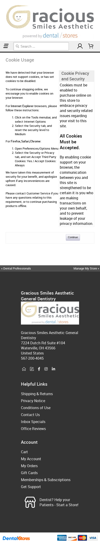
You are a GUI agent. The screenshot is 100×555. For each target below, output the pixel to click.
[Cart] (91, 46)
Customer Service (38, 193)
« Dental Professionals (16, 268)
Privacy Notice (33, 400)
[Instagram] (46, 369)
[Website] (24, 369)
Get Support (31, 486)
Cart (24, 451)
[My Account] (80, 46)
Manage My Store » (86, 268)
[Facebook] (39, 369)
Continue (73, 237)
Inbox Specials (33, 421)
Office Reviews (33, 428)
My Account (31, 458)
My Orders (29, 465)
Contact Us (30, 414)
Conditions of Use (35, 407)
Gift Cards (29, 472)
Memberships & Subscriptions (45, 479)
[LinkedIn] (53, 369)
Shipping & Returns (37, 393)
